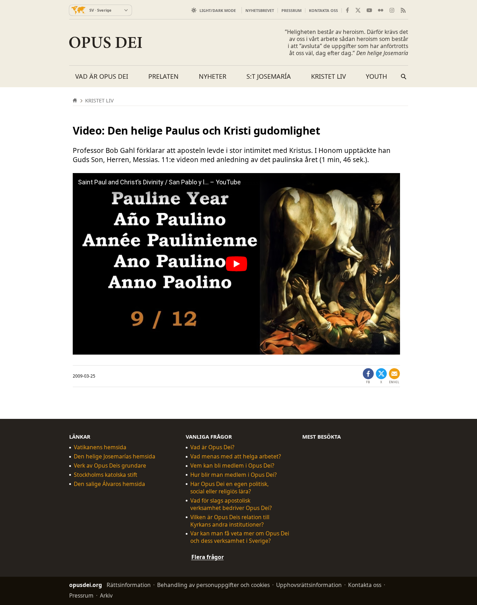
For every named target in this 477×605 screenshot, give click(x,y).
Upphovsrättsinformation (309, 585)
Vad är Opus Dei (101, 76)
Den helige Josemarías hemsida (114, 456)
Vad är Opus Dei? (212, 447)
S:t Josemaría (268, 76)
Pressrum (291, 10)
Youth (376, 76)
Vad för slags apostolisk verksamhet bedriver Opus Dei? (231, 504)
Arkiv (106, 595)
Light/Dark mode (217, 10)
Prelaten (163, 76)
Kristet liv (328, 76)
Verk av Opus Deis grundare (110, 465)
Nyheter (212, 76)
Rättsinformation (129, 585)
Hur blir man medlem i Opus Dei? (233, 475)
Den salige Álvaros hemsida (109, 484)
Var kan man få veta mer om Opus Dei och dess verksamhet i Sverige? (239, 537)
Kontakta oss (323, 10)
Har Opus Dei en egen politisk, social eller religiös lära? (229, 487)
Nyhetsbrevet (259, 10)
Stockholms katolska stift (105, 475)
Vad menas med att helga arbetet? (235, 456)
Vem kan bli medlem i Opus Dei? (232, 465)
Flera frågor (207, 557)
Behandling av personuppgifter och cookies (213, 585)
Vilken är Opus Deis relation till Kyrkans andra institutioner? (229, 521)
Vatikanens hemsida (100, 447)
